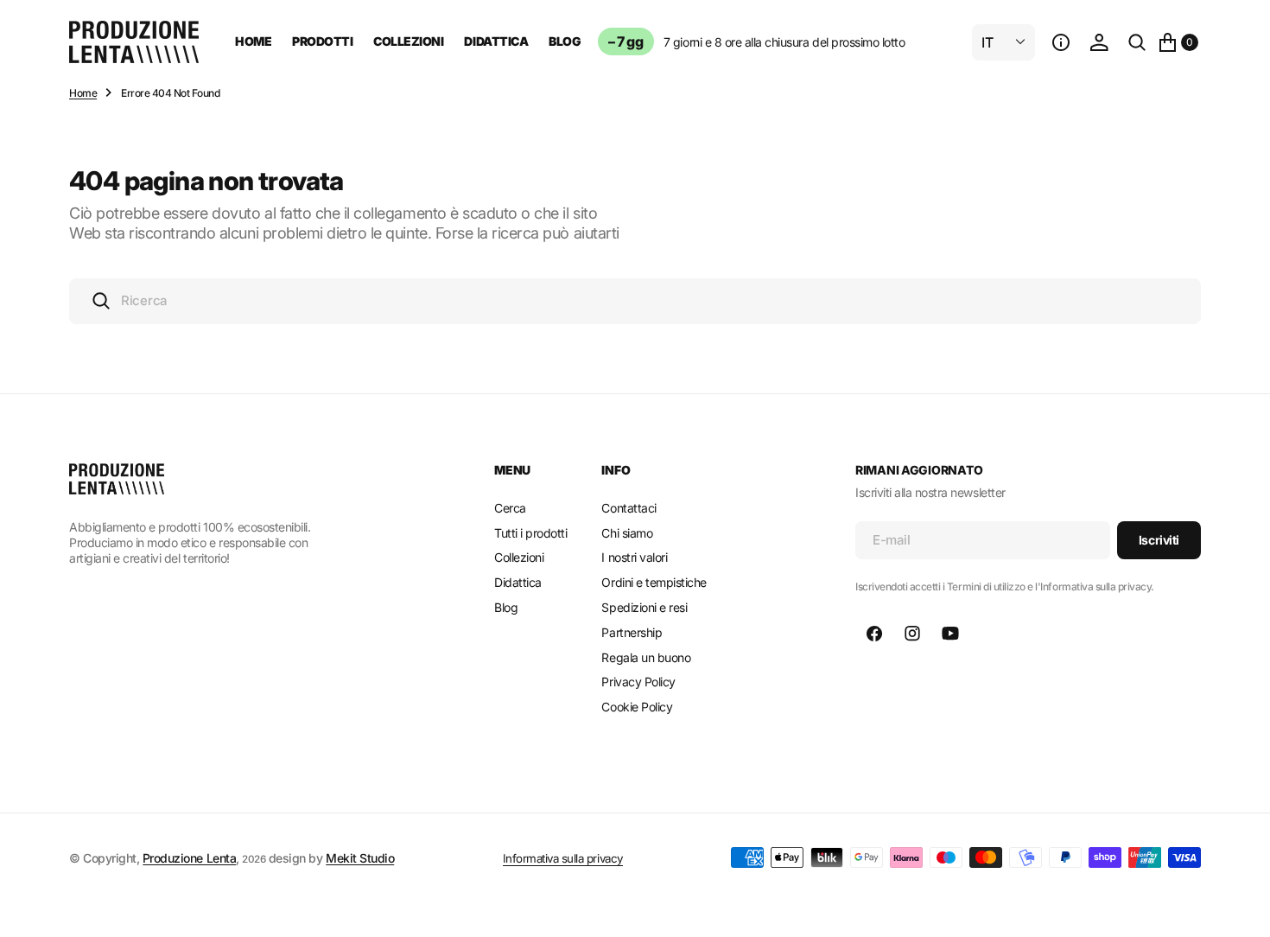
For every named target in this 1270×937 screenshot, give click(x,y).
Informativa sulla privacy (563, 858)
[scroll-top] (1240, 907)
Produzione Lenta (189, 858)
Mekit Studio (360, 858)
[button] (1061, 42)
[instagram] (912, 634)
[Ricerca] (1137, 42)
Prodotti (322, 41)
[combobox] (635, 301)
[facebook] (874, 634)
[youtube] (950, 634)
